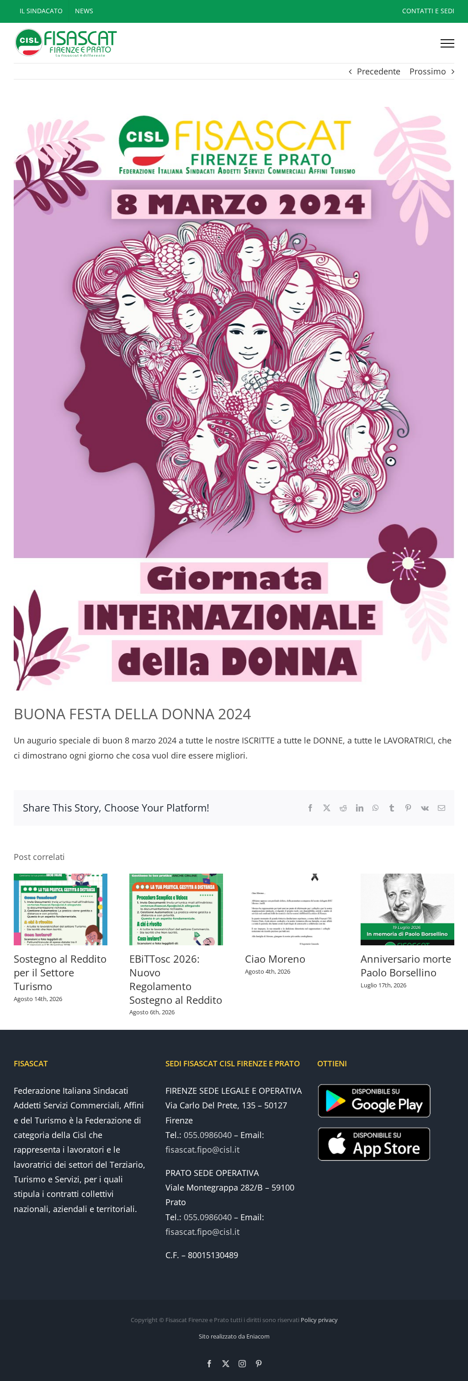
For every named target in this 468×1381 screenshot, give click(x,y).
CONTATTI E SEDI (428, 10)
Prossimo (428, 71)
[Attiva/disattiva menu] (447, 43)
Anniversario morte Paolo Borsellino (406, 965)
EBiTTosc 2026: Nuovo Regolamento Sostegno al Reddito (175, 979)
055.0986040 (208, 1134)
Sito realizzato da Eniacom (234, 1336)
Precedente (378, 71)
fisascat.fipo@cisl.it (202, 1149)
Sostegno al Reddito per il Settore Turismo (60, 972)
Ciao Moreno (275, 958)
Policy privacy (319, 1320)
